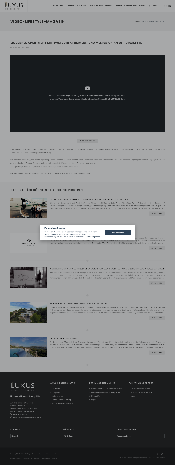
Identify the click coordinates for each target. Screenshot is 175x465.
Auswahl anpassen (92, 237)
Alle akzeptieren (118, 232)
